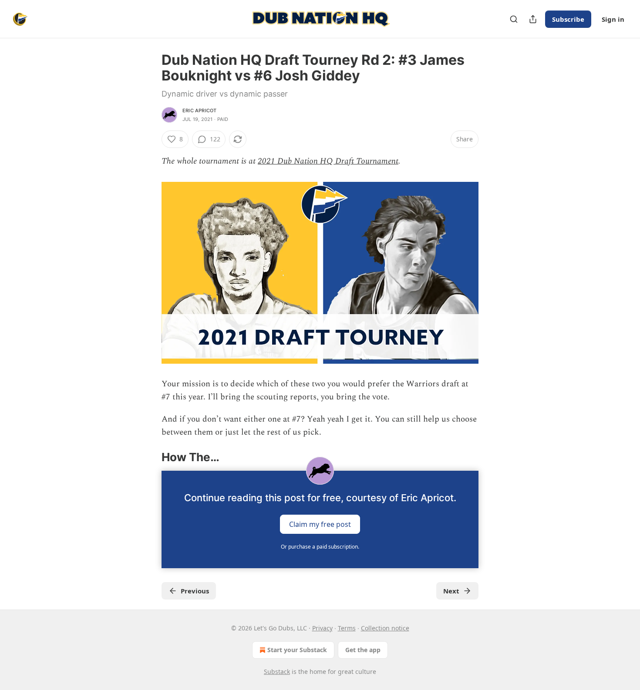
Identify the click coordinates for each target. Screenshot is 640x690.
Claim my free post (320, 524)
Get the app (363, 650)
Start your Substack (297, 650)
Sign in (613, 19)
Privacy (322, 628)
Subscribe (568, 19)
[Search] (513, 19)
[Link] (149, 457)
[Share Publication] (533, 19)
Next (451, 590)
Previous (195, 590)
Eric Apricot (199, 110)
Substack (277, 671)
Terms (347, 628)
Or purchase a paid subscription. (320, 546)
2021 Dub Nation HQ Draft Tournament (328, 161)
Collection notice (385, 628)
